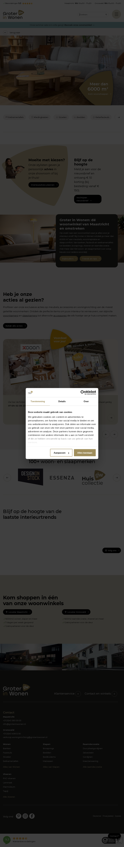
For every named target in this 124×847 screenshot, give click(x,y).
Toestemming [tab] (38, 401)
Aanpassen (59, 452)
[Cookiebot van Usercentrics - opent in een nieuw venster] (83, 392)
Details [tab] (62, 401)
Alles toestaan (84, 452)
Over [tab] (86, 401)
